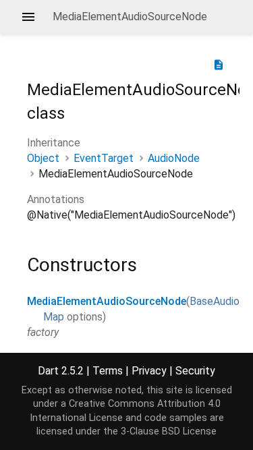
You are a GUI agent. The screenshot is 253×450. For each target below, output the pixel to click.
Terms (107, 370)
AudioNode (174, 158)
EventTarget (104, 158)
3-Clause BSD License (169, 431)
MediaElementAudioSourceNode (106, 301)
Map (53, 316)
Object (43, 158)
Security (195, 370)
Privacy (149, 370)
